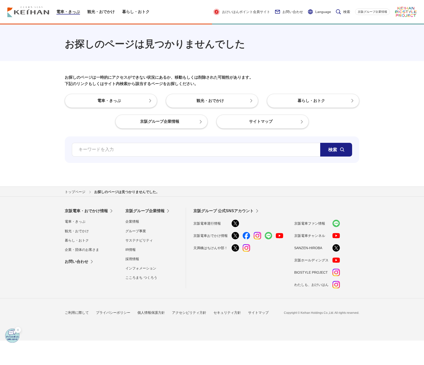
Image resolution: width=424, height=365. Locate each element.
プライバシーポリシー (113, 313)
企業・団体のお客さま (82, 250)
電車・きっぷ (75, 221)
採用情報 (132, 259)
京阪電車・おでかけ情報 (86, 211)
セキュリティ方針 (227, 313)
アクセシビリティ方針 (189, 313)
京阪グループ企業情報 (372, 11)
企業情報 (132, 221)
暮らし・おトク (77, 240)
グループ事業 (135, 231)
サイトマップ (258, 313)
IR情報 (130, 250)
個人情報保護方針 (151, 313)
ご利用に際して (77, 313)
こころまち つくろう (141, 278)
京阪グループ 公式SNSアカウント (223, 211)
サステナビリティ (139, 240)
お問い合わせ (292, 12)
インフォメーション (140, 268)
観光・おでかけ (77, 231)
